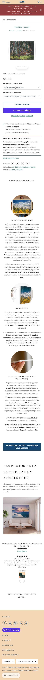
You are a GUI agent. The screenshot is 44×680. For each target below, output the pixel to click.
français (7, 661)
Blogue (6, 635)
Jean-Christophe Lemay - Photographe (23, 667)
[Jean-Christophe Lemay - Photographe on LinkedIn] (21, 623)
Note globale (22, 551)
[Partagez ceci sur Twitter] (12, 163)
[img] (22, 548)
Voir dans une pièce (22, 66)
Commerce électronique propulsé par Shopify (20, 670)
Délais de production (11, 158)
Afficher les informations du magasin (17, 132)
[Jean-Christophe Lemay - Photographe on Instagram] (15, 623)
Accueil (11, 31)
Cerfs (13, 170)
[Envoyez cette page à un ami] (27, 163)
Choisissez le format (12, 83)
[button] (20, 581)
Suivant (26, 27)
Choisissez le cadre (12, 92)
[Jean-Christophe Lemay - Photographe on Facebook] (4, 623)
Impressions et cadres (27, 167)
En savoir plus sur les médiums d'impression (22, 446)
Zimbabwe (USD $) (25, 661)
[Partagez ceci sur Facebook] (17, 163)
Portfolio (7, 645)
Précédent (18, 27)
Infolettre (8, 650)
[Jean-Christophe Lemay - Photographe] (22, 2)
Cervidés (19, 31)
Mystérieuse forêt (14, 74)
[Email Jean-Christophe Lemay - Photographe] (26, 623)
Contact (6, 640)
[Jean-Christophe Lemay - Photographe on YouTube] (10, 623)
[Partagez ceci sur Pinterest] (22, 163)
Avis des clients (10, 655)
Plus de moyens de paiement (22, 116)
